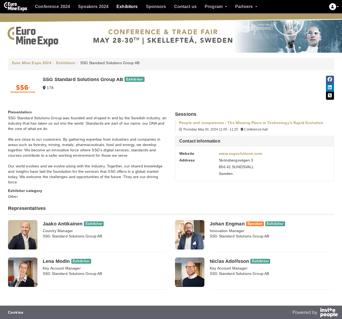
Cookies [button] (15, 312)
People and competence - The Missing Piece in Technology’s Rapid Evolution (251, 123)
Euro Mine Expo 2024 (31, 63)
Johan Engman (227, 223)
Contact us (185, 6)
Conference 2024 (52, 6)
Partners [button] (244, 6)
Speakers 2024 (93, 6)
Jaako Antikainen (63, 223)
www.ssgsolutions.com (240, 153)
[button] (334, 6)
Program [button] (214, 6)
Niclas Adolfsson (229, 261)
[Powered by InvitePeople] (315, 313)
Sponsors (156, 6)
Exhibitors (127, 6)
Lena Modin (56, 261)
